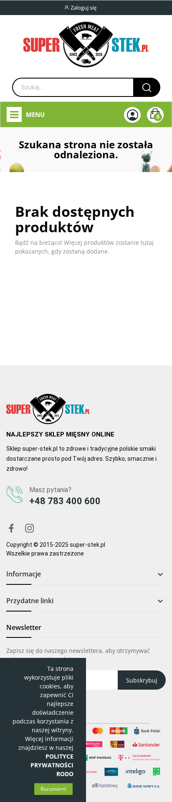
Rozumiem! (53, 788)
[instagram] (30, 528)
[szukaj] (146, 87)
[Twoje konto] (132, 115)
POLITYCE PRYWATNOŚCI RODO (51, 765)
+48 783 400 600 (65, 501)
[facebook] (11, 528)
